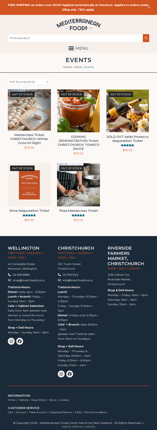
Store (78, 67)
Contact (64, 399)
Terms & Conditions (95, 412)
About (52, 399)
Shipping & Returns (61, 412)
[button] (78, 48)
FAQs (78, 412)
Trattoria (23, 399)
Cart (10, 412)
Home (67, 67)
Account (21, 412)
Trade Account (37, 412)
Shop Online (38, 399)
